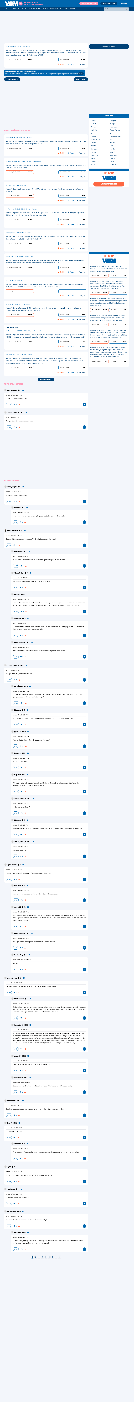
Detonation (18, 551)
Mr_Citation (18, 686)
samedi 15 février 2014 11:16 (14, 395)
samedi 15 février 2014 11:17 (14, 417)
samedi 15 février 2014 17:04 (21, 623)
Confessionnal (56, 9)
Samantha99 (19, 1025)
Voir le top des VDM (109, 184)
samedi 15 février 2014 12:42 (21, 1237)
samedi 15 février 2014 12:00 (21, 803)
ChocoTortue (19, 573)
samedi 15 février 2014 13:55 (21, 1030)
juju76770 (17, 732)
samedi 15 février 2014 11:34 (21, 715)
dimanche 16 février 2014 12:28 (22, 960)
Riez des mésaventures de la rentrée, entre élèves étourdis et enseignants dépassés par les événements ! (43, 73)
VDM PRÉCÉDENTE (12, 79)
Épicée (23, 9)
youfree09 (11, 1189)
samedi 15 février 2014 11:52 (21, 779)
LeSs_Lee (17, 886)
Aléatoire (15, 9)
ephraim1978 (12, 865)
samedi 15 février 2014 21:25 (21, 938)
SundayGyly (18, 955)
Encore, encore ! (46, 379)
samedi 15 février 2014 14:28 (21, 912)
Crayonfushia (19, 999)
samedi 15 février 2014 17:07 (21, 1061)
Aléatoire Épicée (34, 9)
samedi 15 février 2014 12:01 (21, 578)
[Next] (59, 1257)
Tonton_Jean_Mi (13, 412)
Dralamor (17, 753)
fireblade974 (12, 1101)
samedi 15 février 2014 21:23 (21, 647)
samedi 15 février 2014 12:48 (21, 846)
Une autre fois (12, 328)
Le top (45, 9)
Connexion (125, 3)
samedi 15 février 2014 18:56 (21, 512)
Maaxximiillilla (12, 531)
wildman (17, 508)
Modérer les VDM (109, 3)
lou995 (10, 1123)
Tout (7, 9)
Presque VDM (70, 9)
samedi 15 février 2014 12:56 (21, 1004)
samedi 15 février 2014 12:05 (21, 825)
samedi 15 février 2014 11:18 (14, 1128)
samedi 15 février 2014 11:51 (21, 890)
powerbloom (12, 978)
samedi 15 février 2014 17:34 (21, 1149)
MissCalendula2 (20, 642)
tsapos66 (17, 907)
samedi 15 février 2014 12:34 (21, 599)
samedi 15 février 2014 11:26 (21, 691)
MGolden (17, 1232)
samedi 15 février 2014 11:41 (21, 736)
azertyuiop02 (12, 390)
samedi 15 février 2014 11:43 (21, 556)
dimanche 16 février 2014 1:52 (21, 1082)
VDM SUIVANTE (81, 79)
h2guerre (17, 710)
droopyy (17, 1144)
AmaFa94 (17, 618)
